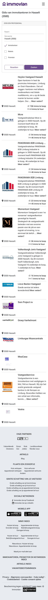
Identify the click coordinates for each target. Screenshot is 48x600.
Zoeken (34, 67)
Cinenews (10, 449)
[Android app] (14, 514)
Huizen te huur (12, 536)
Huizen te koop (12, 525)
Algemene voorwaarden (21, 577)
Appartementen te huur (29, 536)
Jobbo (24, 449)
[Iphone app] (31, 514)
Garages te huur (33, 538)
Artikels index (24, 564)
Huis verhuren (29, 468)
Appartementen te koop (30, 525)
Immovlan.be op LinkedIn (23, 503)
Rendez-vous (35, 449)
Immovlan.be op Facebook (24, 500)
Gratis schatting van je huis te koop (23, 483)
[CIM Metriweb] (29, 590)
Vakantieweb (8, 446)
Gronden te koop (12, 528)
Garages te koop (23, 530)
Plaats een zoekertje (24, 464)
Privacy (6, 577)
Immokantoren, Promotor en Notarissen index (24, 558)
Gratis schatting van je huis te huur (23, 486)
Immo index (24, 521)
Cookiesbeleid (13, 579)
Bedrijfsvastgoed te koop (30, 528)
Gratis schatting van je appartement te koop (23, 488)
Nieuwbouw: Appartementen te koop (23, 546)
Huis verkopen (16, 468)
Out (17, 449)
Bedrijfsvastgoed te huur (15, 538)
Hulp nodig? (39, 577)
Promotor (11, 57)
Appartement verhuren (32, 471)
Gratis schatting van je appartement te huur (23, 490)
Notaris (10, 51)
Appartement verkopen (13, 471)
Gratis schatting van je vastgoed (24, 479)
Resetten (14, 67)
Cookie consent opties (31, 579)
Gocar (18, 446)
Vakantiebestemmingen (24, 568)
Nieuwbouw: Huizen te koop (22, 544)
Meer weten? (37, 101)
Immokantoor (12, 45)
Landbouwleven (36, 446)
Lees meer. (37, 586)
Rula (25, 446)
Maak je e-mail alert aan (23, 552)
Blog (22, 459)
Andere (22, 473)
